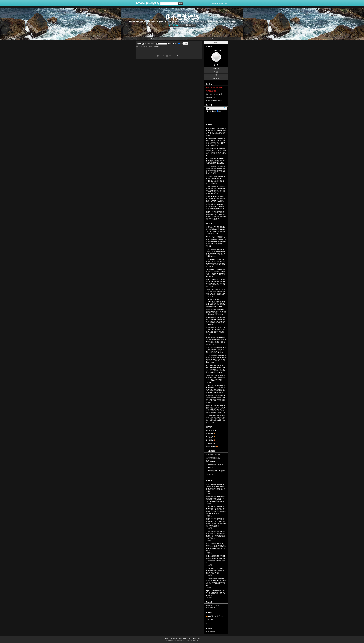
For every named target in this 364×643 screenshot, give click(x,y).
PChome (220, 3)
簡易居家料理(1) (211, 446)
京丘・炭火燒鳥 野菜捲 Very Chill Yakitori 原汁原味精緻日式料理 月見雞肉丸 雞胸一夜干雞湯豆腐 (216, 488)
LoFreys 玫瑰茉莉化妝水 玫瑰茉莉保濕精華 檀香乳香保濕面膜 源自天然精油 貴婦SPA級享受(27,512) (215, 293)
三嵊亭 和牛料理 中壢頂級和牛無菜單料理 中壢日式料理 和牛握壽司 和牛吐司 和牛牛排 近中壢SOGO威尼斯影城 (216, 215)
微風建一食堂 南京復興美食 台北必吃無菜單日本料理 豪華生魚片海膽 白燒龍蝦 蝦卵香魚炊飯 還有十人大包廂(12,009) (215, 389)
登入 (226, 3)
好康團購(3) (210, 440)
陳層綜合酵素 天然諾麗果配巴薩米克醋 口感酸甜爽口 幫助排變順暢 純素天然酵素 (215, 571)
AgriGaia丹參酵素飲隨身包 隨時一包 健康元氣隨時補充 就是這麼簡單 (215, 593)
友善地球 (222, 471)
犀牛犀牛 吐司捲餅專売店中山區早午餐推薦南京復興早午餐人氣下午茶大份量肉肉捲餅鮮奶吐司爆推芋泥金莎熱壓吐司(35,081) (216, 241)
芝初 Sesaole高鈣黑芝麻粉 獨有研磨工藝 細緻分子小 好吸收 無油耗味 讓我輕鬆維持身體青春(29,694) (215, 262)
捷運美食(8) (210, 433)
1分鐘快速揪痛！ (211, 97)
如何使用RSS (218, 616)
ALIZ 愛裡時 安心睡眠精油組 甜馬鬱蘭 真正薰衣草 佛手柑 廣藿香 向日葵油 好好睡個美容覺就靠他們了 (216, 132)
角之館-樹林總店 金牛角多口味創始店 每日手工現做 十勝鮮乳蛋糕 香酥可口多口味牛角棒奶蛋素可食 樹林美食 (216, 142)
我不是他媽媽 (182, 17)
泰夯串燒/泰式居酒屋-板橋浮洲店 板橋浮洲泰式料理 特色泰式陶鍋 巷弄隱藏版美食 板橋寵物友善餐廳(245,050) (216, 230)
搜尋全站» (157, 46)
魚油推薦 (217, 454)
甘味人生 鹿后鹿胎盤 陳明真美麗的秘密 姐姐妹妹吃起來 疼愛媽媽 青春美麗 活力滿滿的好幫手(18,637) (215, 321)
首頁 (152, 38)
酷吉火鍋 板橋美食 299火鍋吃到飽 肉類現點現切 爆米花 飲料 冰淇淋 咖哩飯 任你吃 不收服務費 (216, 152)
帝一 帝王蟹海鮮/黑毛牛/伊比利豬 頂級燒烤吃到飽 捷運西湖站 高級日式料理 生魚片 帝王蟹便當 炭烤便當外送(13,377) (216, 369)
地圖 (216, 75)
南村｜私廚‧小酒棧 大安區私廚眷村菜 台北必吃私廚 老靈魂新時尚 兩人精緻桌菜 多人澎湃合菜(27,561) (215, 283)
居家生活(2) (210, 437)
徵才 (199, 638)
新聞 (213, 3)
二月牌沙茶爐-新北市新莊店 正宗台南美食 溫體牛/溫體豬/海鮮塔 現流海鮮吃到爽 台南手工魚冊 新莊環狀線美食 (216, 190)
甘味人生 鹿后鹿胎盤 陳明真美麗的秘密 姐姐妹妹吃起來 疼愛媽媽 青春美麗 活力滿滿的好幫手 (215, 559)
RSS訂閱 (210, 616)
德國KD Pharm (211, 461)
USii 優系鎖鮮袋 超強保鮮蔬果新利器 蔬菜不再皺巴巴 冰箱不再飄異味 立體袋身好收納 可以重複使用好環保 (215, 169)
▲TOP (177, 56)
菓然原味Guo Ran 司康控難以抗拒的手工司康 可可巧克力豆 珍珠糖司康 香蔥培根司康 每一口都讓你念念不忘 (215, 180)
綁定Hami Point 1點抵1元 (214, 94)
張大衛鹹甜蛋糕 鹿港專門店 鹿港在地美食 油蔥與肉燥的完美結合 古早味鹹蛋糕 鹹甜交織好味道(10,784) (215, 419)
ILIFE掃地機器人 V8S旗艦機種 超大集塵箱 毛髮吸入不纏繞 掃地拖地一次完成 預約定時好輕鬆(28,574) (215, 273)
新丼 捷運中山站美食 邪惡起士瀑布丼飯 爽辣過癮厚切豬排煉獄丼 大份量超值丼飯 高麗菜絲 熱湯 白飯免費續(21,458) (215, 303)
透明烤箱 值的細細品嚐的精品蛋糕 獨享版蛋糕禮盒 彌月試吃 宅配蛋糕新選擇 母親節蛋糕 (215, 161)
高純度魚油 (209, 454)
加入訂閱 (210, 619)
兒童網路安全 (182, 638)
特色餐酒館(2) (210, 430)
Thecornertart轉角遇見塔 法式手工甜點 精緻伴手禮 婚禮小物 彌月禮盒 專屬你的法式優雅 (215, 199)
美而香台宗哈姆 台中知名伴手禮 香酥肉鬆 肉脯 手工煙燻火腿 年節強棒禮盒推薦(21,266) (216, 312)
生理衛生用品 (210, 467)
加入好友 (216, 78)
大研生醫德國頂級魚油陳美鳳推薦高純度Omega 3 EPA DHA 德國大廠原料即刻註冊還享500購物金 (216, 582)
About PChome (192, 638)
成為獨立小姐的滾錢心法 (214, 100)
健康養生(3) (210, 443)
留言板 (216, 72)
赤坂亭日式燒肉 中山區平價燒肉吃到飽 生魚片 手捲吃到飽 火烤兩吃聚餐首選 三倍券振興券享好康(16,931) (216, 341)
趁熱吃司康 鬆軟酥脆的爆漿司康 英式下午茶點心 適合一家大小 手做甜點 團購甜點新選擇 (215, 206)
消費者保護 (174, 638)
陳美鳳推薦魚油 (211, 464)
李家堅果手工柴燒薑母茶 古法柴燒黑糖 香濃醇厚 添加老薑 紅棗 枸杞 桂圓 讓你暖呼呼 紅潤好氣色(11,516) (216, 399)
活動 (211, 38)
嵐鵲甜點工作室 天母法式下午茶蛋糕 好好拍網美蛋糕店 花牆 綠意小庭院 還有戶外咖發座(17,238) (215, 331)
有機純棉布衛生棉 (212, 471)
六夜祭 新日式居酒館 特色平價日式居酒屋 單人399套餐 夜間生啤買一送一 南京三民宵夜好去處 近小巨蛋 (215, 535)
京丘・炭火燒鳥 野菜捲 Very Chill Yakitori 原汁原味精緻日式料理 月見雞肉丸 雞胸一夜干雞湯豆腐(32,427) (216, 252)
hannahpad (209, 474)
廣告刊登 (167, 638)
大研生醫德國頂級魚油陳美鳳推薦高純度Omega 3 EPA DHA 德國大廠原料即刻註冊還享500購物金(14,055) (216, 358)
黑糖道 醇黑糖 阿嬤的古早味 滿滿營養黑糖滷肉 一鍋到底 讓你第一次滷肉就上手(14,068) (216, 350)
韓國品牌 (220, 464)
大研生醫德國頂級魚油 (213, 458)
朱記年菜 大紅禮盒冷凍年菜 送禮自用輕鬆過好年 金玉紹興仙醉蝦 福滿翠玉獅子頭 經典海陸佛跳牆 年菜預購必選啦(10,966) (216, 409)
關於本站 (216, 68)
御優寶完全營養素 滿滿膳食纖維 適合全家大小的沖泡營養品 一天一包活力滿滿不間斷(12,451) (215, 379)
